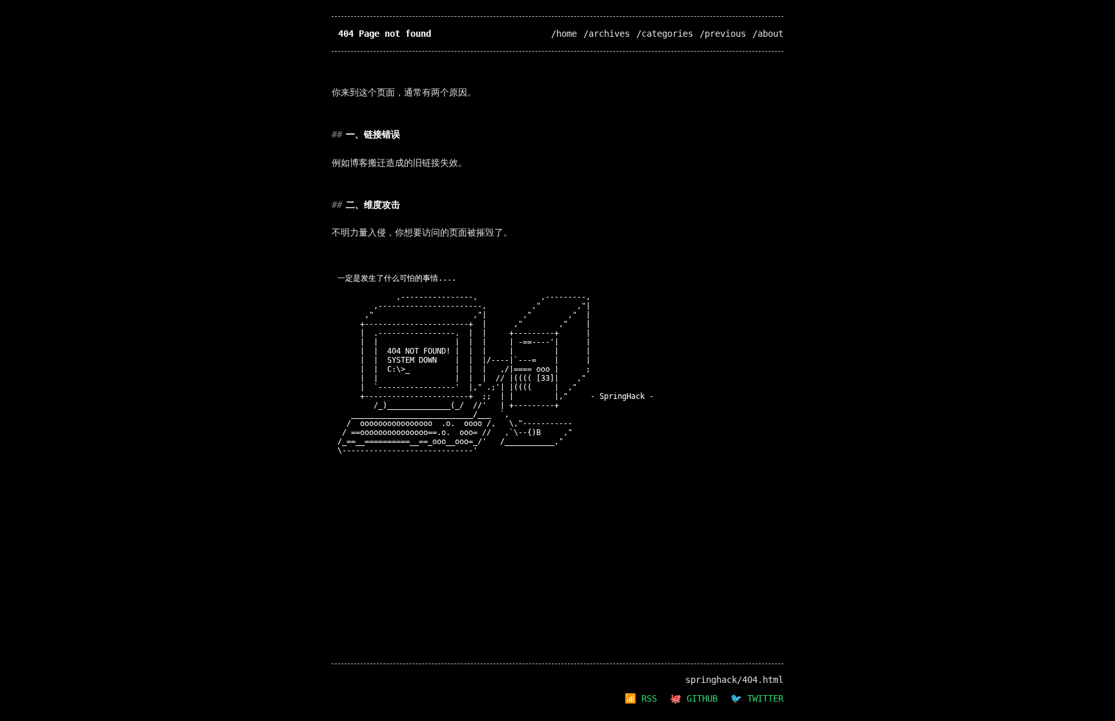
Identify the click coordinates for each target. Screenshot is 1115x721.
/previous (722, 33)
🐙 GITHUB (694, 698)
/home (564, 33)
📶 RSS (641, 698)
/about (767, 33)
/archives (606, 33)
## (337, 134)
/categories (664, 33)
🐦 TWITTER (756, 698)
